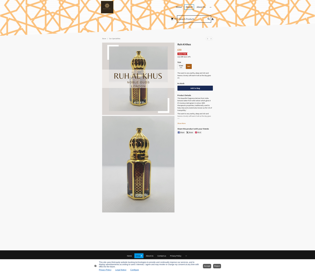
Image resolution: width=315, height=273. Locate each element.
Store (104, 38)
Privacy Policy (105, 270)
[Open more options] (210, 7)
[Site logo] (107, 7)
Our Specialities (114, 38)
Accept (207, 266)
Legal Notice (120, 270)
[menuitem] (207, 38)
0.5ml (181, 66)
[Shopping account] (212, 18)
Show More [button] (181, 123)
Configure (134, 270)
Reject (217, 266)
